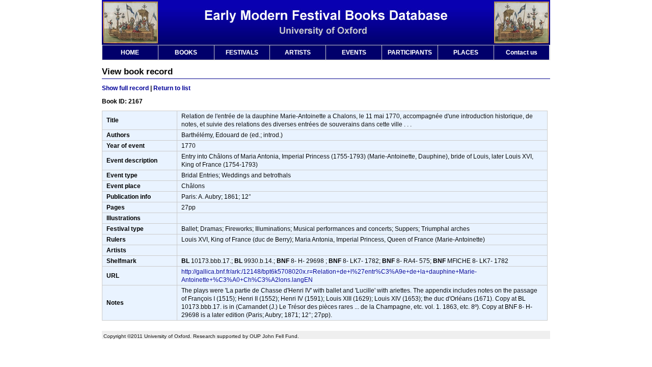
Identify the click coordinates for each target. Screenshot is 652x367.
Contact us (521, 52)
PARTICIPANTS (410, 52)
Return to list (172, 88)
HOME (130, 52)
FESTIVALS (242, 52)
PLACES (465, 52)
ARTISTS (298, 52)
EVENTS (354, 52)
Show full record (125, 88)
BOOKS (186, 52)
